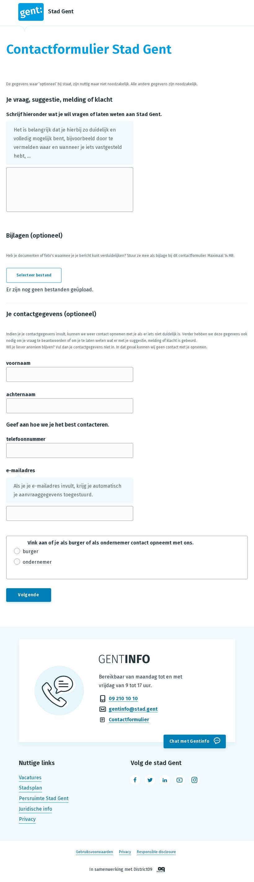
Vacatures (30, 778)
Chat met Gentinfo (189, 741)
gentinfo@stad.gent (133, 709)
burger (30, 551)
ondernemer (37, 562)
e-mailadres (20, 470)
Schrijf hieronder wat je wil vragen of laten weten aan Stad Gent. (84, 114)
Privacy (27, 819)
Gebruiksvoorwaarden (94, 852)
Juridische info (35, 809)
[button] (37, 275)
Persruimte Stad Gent (43, 798)
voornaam (18, 363)
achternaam (20, 394)
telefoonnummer (26, 439)
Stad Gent (60, 11)
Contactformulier (129, 720)
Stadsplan (30, 788)
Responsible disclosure (156, 852)
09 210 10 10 (123, 698)
